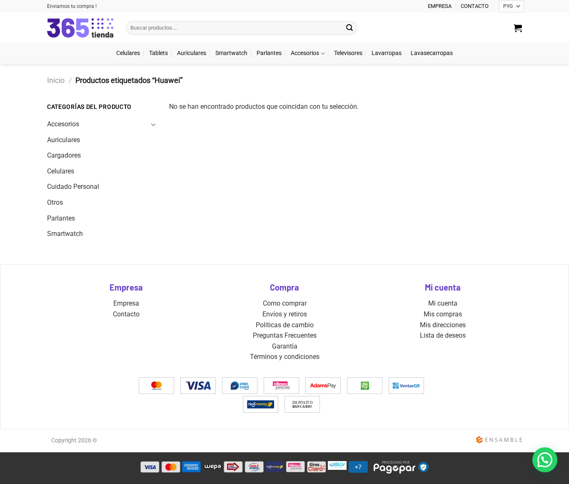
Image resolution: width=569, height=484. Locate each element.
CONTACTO (475, 6)
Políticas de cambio (285, 325)
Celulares (128, 53)
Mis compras (443, 314)
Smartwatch (231, 53)
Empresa (126, 303)
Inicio (56, 80)
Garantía (284, 346)
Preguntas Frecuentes (285, 335)
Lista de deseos (443, 335)
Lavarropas (387, 53)
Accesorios (305, 53)
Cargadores (64, 155)
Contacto (126, 314)
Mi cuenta (442, 303)
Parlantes (269, 53)
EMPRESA (440, 6)
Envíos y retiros (284, 314)
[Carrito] (518, 28)
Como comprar (285, 303)
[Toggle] (153, 124)
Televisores (348, 53)
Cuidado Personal (73, 187)
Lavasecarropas (432, 53)
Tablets (158, 53)
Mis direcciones (443, 325)
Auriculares (191, 53)
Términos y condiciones (284, 357)
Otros (55, 202)
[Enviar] (349, 28)
